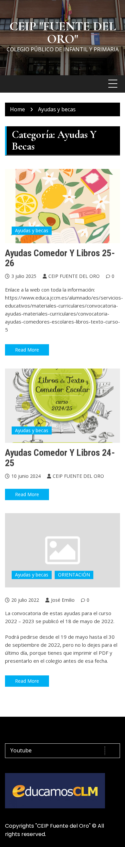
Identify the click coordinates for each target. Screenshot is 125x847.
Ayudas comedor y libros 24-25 (60, 457)
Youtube (21, 750)
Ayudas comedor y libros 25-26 (60, 258)
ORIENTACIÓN (74, 574)
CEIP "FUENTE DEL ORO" (62, 32)
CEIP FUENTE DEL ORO (74, 276)
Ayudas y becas (31, 230)
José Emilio (63, 600)
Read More (27, 350)
